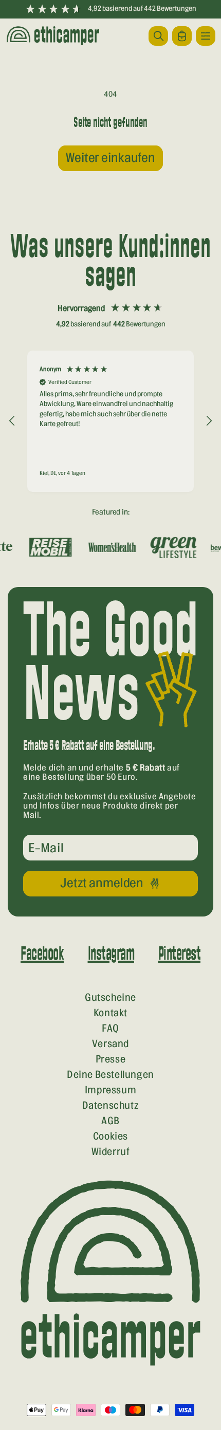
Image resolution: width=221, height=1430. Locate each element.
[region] (110, 421)
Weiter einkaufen (110, 158)
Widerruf (110, 1152)
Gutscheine (110, 998)
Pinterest (179, 954)
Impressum (110, 1090)
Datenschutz (110, 1106)
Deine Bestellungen (110, 1075)
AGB (110, 1121)
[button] (205, 36)
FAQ (110, 1028)
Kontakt (110, 1013)
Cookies (110, 1136)
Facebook (42, 954)
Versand (110, 1044)
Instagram (111, 954)
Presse (111, 1059)
